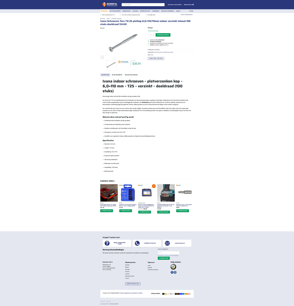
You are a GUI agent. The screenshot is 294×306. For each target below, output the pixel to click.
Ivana (152, 54)
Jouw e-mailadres (163, 249)
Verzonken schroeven (116, 18)
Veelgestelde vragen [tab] (131, 74)
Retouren (127, 271)
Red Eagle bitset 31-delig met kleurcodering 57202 (108, 205)
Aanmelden (163, 258)
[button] (175, 4)
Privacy (122, 293)
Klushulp (150, 267)
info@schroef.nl (180, 243)
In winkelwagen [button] (106, 210)
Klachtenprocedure (129, 276)
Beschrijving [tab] (105, 74)
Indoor (108, 18)
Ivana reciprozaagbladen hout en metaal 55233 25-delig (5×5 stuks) (146, 206)
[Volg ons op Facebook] (172, 272)
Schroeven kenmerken (153, 269)
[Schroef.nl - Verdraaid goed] (109, 4)
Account (102, 301)
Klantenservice (188, 14)
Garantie (127, 273)
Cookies (140, 293)
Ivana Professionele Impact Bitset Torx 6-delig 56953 (128, 205)
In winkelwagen (163, 35)
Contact (183, 14)
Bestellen (127, 265)
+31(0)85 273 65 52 (150, 243)
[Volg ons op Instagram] (175, 272)
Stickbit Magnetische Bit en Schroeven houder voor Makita (165, 206)
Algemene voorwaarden (131, 293)
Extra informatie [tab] (117, 74)
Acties (149, 265)
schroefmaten (158, 43)
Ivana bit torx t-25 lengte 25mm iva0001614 (184, 205)
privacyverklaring (166, 255)
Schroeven (102, 18)
